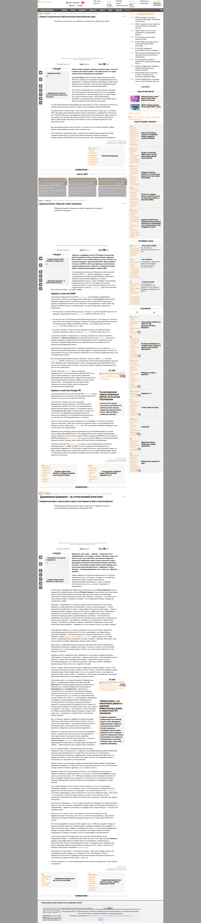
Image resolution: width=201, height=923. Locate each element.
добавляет (73, 444)
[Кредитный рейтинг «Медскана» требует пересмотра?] (135, 444)
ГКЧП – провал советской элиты (132, 7)
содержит (88, 394)
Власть (73, 10)
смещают (68, 371)
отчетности (81, 314)
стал (85, 274)
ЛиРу (112, 908)
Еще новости (145, 87)
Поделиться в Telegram (40, 98)
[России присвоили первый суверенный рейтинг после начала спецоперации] (112, 381)
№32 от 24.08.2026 (74, 3)
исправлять (82, 847)
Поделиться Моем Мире (40, 79)
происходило (83, 297)
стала (112, 348)
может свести (73, 438)
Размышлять (111, 790)
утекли (74, 698)
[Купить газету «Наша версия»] (67, 3)
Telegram (107, 908)
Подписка (72, 5)
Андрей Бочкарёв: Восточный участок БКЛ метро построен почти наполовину (56, 95)
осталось (77, 425)
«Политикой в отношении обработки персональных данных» (110, 916)
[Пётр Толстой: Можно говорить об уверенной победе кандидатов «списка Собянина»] (135, 135)
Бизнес (102, 10)
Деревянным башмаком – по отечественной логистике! (55, 282)
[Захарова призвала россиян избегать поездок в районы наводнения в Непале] (93, 882)
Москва (128, 10)
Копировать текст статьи (40, 102)
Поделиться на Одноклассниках (40, 86)
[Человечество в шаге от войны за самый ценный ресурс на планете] (135, 407)
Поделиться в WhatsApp (40, 90)
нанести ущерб (70, 636)
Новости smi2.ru (44, 492)
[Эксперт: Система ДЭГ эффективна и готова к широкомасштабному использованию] (135, 155)
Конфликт (82, 10)
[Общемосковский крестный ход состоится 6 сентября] (46, 879)
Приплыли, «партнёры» (157, 4)
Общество (93, 10)
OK (101, 919)
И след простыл (110, 6)
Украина (64, 10)
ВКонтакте (109, 908)
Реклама (80, 5)
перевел (102, 338)
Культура (119, 10)
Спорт (110, 10)
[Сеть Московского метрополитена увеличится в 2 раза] (135, 250)
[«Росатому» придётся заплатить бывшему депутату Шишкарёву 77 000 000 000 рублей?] (135, 462)
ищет (102, 358)
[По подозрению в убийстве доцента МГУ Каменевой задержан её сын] (93, 473)
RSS (104, 908)
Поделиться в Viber (40, 94)
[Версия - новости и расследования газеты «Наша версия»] (52, 5)
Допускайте (86, 636)
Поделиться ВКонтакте (40, 72)
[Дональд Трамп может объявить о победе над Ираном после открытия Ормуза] (46, 473)
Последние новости (145, 14)
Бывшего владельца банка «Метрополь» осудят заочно (55, 580)
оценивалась (96, 287)
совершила (68, 740)
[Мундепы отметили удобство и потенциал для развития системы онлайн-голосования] (135, 175)
